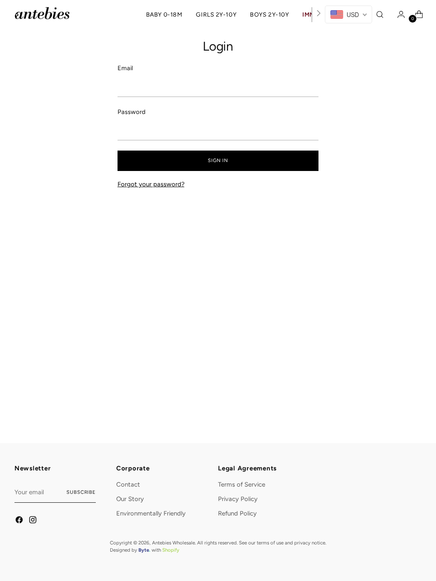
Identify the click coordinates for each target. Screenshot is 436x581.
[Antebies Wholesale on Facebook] (19, 521)
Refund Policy (237, 513)
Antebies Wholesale (173, 543)
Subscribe (81, 492)
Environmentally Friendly (151, 513)
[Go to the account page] (398, 14)
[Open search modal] (381, 14)
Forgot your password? (151, 184)
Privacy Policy (238, 499)
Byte (143, 550)
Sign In (218, 160)
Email (125, 68)
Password (132, 112)
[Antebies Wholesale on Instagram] (33, 521)
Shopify (170, 550)
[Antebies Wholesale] (42, 13)
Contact (128, 484)
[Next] (318, 14)
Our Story (130, 499)
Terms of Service (241, 484)
